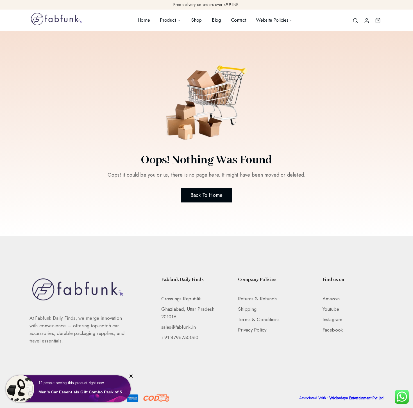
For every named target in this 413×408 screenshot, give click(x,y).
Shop (196, 20)
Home (144, 20)
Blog (216, 20)
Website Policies (272, 20)
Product (168, 20)
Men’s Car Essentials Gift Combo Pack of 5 (80, 392)
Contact (238, 20)
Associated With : (341, 398)
